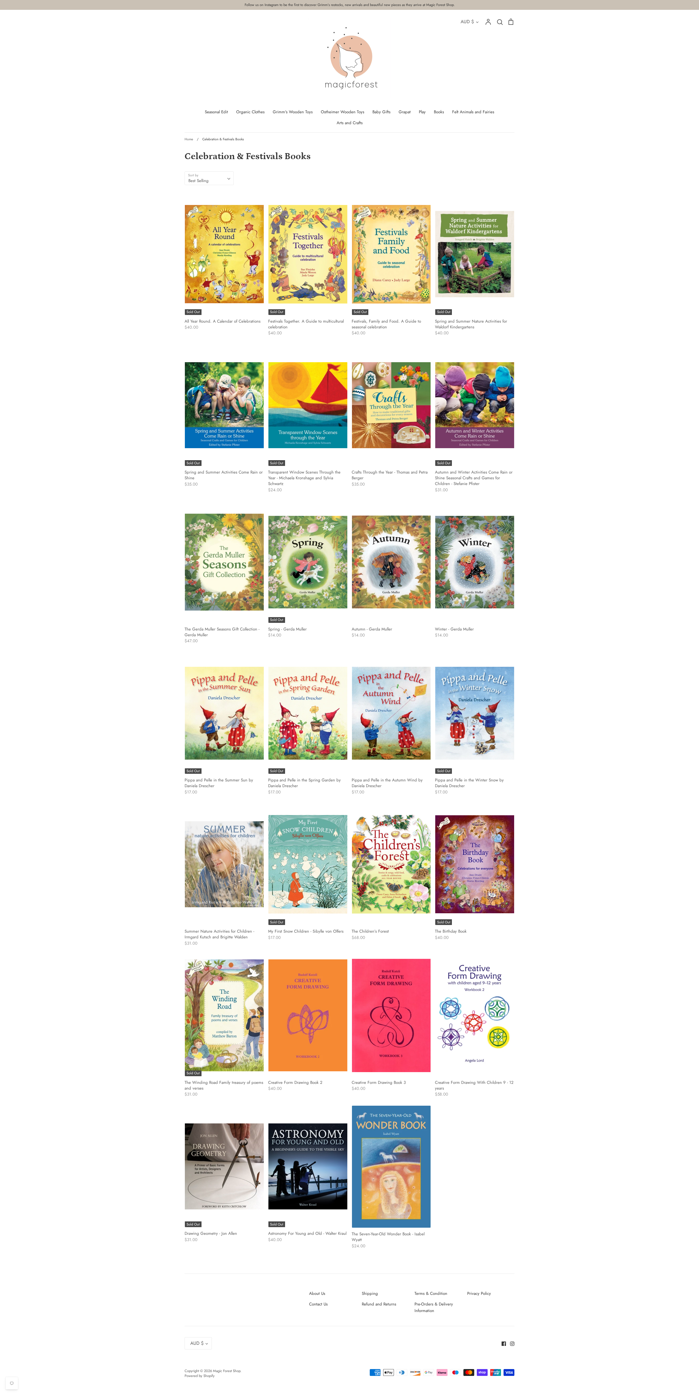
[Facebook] (501, 1343)
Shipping (370, 1293)
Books (439, 112)
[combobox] (209, 178)
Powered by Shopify (200, 1375)
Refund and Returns (379, 1304)
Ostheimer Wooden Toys (342, 112)
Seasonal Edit (216, 112)
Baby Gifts (381, 112)
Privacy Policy (479, 1293)
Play (422, 112)
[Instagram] (510, 1343)
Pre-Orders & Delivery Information (433, 1307)
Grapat (405, 112)
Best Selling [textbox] (198, 181)
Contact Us (318, 1304)
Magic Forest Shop (226, 1370)
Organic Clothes (250, 112)
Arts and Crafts (350, 123)
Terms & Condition (430, 1293)
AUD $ (467, 21)
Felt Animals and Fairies (473, 112)
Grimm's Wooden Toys (293, 112)
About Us (317, 1293)
